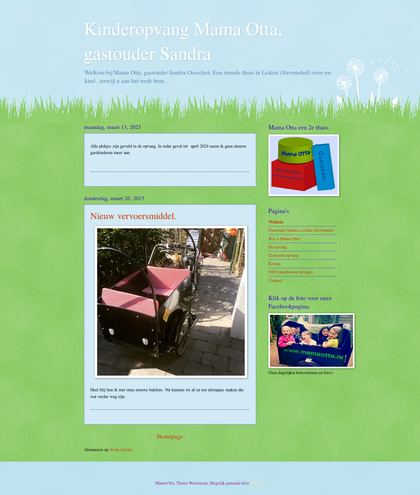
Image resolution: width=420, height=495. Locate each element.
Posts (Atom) (121, 449)
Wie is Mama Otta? (284, 239)
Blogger (257, 483)
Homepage (170, 436)
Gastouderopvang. (283, 255)
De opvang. (278, 247)
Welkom (275, 222)
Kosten (274, 263)
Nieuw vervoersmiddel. (133, 215)
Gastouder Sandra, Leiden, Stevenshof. (301, 230)
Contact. (275, 280)
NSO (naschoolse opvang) (290, 272)
